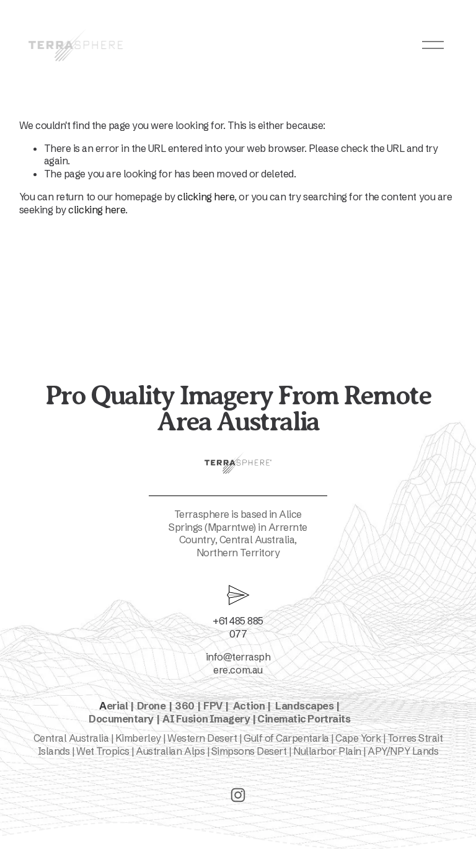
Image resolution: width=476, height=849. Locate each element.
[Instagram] (238, 795)
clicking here (205, 196)
